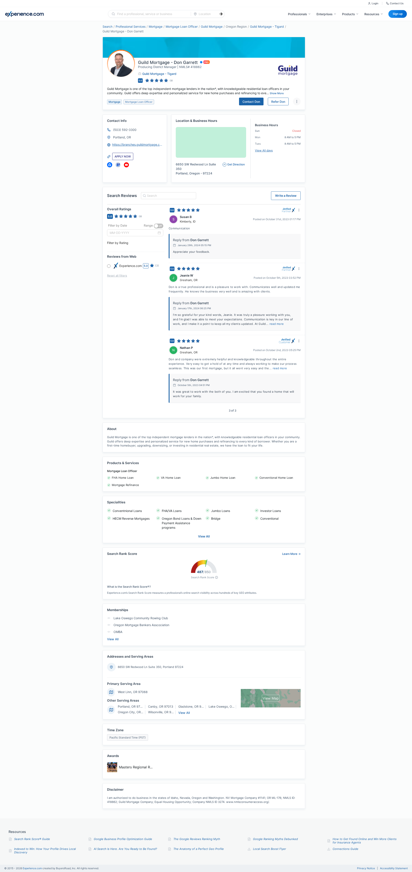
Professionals (297, 14)
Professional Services (130, 26)
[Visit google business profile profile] (118, 164)
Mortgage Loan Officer (182, 26)
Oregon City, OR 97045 (134, 712)
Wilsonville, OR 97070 (163, 712)
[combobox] (152, 14)
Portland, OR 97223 (131, 706)
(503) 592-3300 (124, 130)
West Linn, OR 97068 (133, 692)
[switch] (158, 226)
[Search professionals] (221, 14)
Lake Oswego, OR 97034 (226, 706)
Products (348, 14)
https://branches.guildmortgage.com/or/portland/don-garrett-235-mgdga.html (137, 144)
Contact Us (396, 3)
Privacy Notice (366, 868)
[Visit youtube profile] (126, 164)
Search (107, 26)
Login (375, 3)
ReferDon (278, 101)
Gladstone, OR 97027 (193, 706)
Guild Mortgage (212, 26)
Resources (371, 14)
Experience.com (32, 868)
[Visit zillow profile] (109, 164)
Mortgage (155, 26)
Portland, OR (122, 137)
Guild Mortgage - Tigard (267, 26)
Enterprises (325, 14)
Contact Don (251, 101)
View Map (271, 698)
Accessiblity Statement (394, 868)
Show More (277, 93)
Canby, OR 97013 (160, 706)
